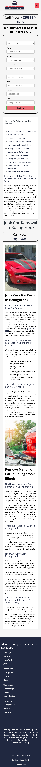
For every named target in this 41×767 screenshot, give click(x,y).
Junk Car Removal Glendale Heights (21, 733)
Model (9, 56)
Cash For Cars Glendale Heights (20, 736)
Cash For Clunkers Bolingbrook (19, 142)
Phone (9, 90)
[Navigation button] (37, 5)
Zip (7, 73)
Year (8, 39)
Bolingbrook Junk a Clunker (18, 159)
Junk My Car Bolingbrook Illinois (19, 145)
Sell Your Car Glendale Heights (20, 731)
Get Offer (20, 108)
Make (8, 48)
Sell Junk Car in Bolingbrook (18, 155)
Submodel (10, 65)
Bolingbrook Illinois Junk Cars (18, 138)
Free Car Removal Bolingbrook (19, 162)
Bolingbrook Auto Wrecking (18, 152)
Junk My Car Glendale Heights (16, 729)
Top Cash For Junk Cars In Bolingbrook (22, 131)
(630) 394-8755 (20, 239)
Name (8, 82)
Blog (27, 743)
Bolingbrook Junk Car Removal (19, 148)
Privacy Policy (24, 740)
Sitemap (17, 743)
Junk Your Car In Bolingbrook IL (19, 171)
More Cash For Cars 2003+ (18, 135)
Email (8, 99)
